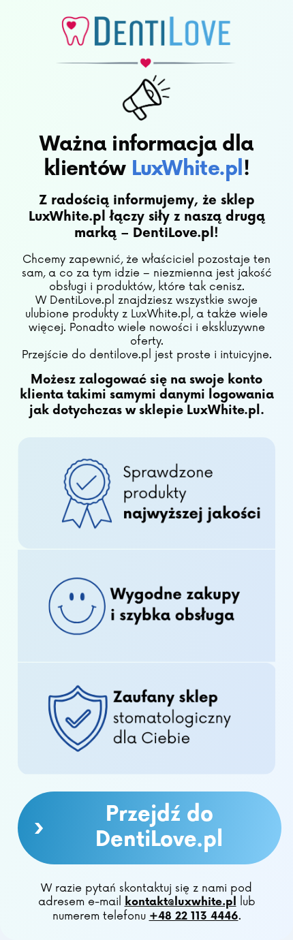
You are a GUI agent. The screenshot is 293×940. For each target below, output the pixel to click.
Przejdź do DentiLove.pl (128, 827)
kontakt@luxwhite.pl (180, 902)
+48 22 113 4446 (193, 916)
